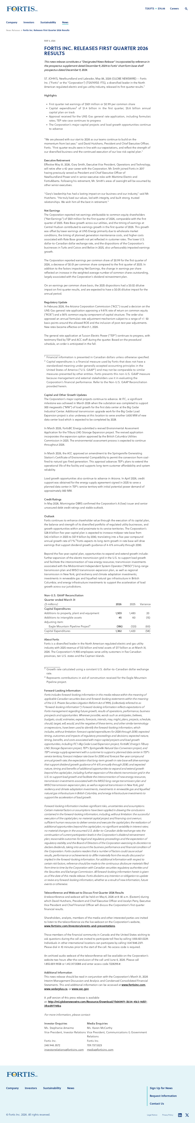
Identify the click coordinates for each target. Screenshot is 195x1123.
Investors (28, 22)
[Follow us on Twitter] (187, 1115)
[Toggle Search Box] (186, 8)
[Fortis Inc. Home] (22, 1074)
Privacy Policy (167, 1115)
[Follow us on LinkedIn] (180, 1115)
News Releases (13, 30)
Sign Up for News (161, 1088)
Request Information (163, 1096)
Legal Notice (152, 1115)
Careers (174, 9)
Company (11, 22)
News (65, 22)
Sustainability (48, 22)
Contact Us (157, 1104)
